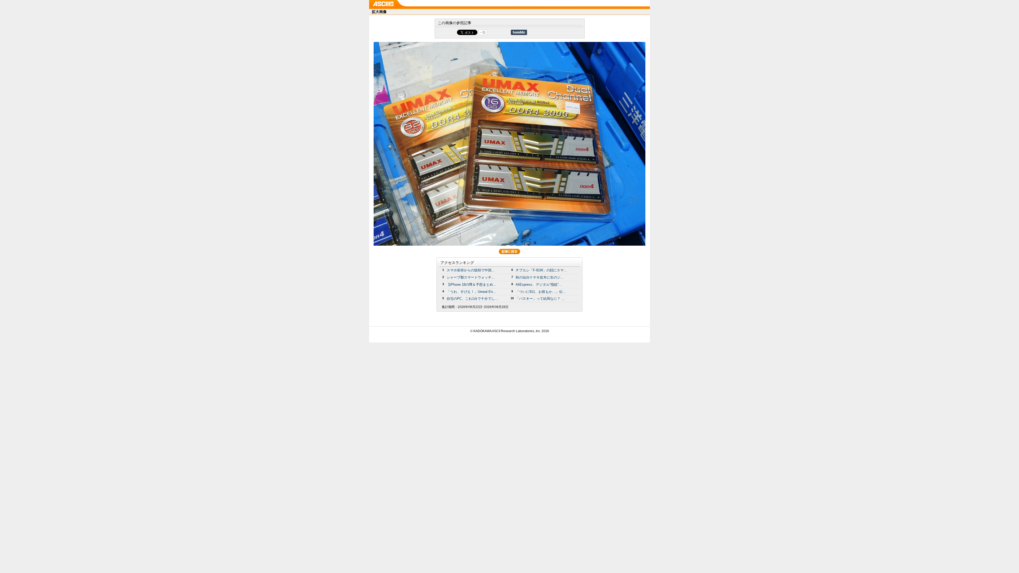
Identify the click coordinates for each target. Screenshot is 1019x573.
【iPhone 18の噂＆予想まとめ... (471, 284)
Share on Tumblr (519, 32)
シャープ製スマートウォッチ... (471, 277)
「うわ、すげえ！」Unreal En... (471, 292)
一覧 (483, 32)
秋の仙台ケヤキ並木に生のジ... (540, 277)
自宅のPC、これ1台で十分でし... (472, 299)
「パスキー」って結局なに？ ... (540, 299)
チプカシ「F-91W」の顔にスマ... (541, 270)
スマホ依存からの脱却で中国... (471, 270)
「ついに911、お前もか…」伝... (541, 292)
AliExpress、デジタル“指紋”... (539, 284)
